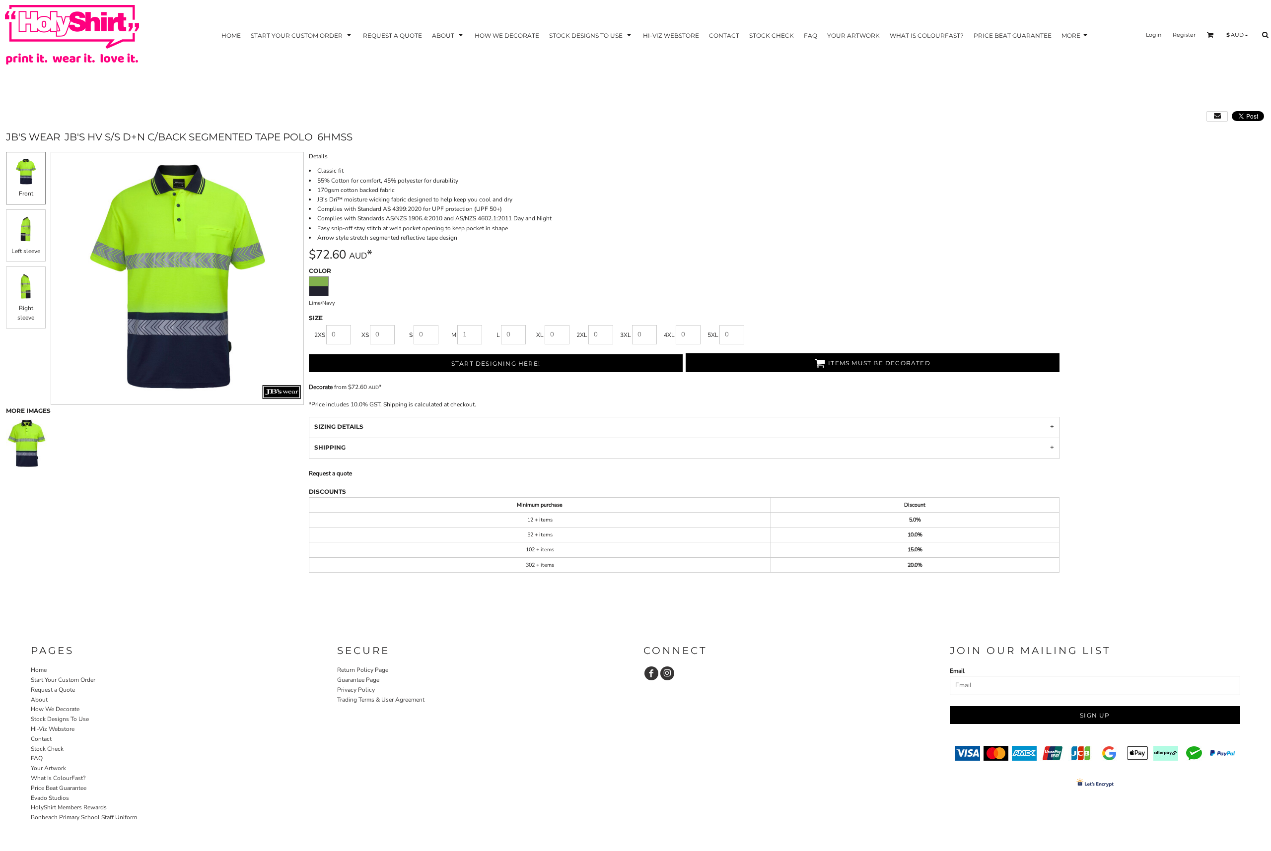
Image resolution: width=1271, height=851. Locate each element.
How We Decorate (55, 709)
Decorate (321, 387)
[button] (302, 35)
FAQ (37, 758)
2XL (581, 335)
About (39, 700)
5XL (712, 335)
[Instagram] (667, 673)
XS (365, 335)
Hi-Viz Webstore (52, 729)
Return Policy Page (362, 670)
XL (540, 335)
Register (1184, 34)
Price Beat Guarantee (58, 788)
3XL (625, 335)
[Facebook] (651, 673)
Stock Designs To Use (60, 719)
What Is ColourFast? (58, 778)
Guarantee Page (358, 680)
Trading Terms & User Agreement (380, 700)
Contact (41, 739)
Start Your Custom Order (63, 680)
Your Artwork (48, 768)
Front (26, 193)
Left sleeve (25, 251)
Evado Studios (50, 798)
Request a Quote (53, 690)
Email (957, 671)
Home (39, 670)
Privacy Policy (356, 690)
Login (1153, 34)
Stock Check (47, 749)
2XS (319, 335)
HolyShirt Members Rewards (69, 807)
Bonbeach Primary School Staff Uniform (84, 817)
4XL (669, 335)
